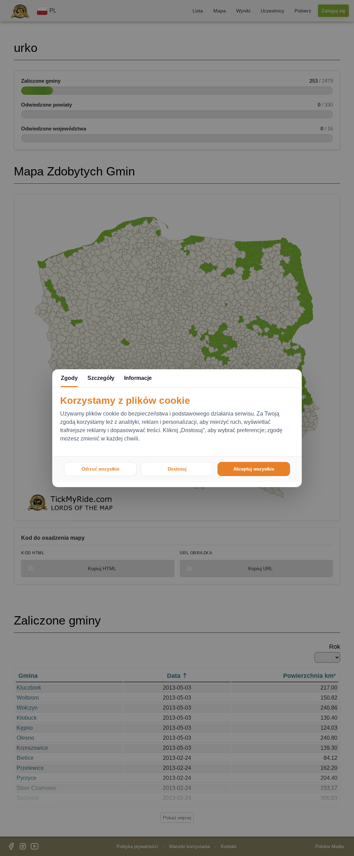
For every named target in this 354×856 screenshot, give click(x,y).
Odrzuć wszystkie (100, 469)
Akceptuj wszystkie (253, 469)
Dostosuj (177, 469)
